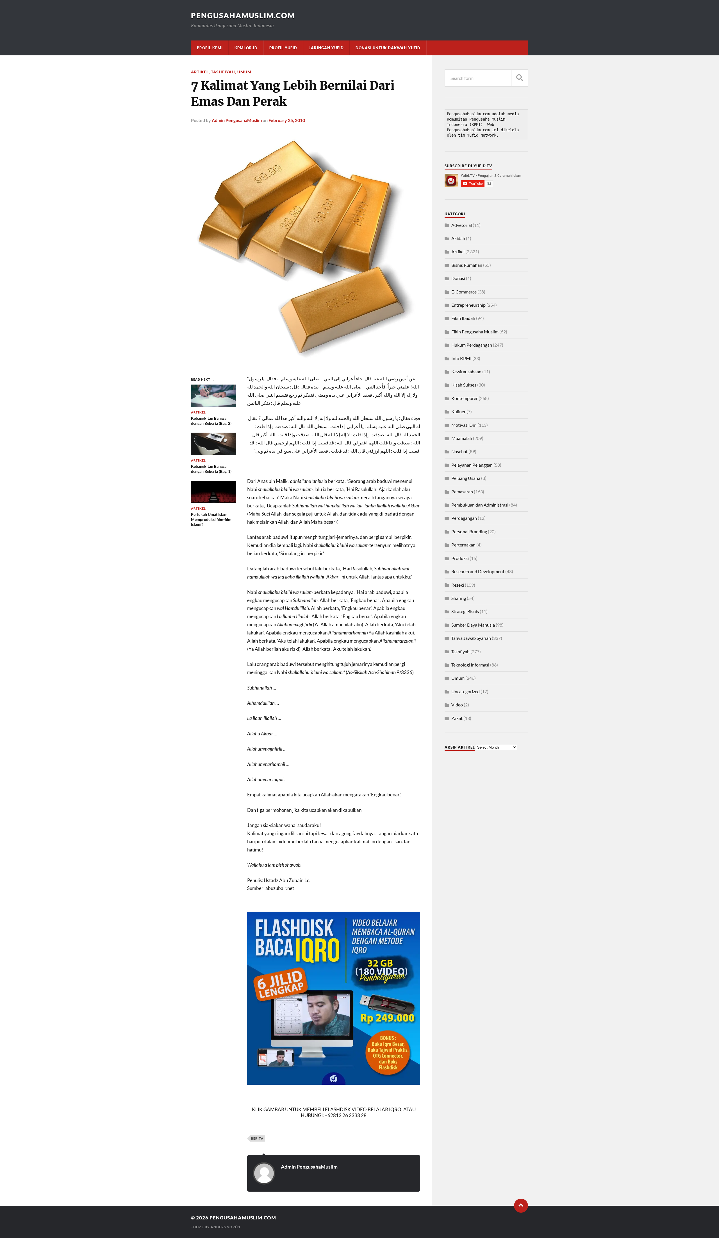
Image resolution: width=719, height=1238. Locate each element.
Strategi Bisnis (465, 611)
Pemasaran (462, 491)
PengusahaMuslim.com (243, 15)
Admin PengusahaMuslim (237, 120)
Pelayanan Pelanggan (472, 464)
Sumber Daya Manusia (473, 624)
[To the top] (521, 1206)
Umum (244, 71)
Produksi (460, 558)
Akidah (458, 238)
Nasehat (459, 451)
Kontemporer (464, 398)
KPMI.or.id (246, 48)
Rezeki (457, 585)
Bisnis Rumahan (466, 265)
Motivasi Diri (464, 425)
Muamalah (461, 438)
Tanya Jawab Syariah (471, 638)
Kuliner (458, 411)
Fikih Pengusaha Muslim (475, 331)
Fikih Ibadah (463, 318)
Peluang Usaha (465, 478)
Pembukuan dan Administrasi (479, 504)
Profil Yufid (283, 48)
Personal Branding (469, 531)
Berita (257, 1138)
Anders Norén (225, 1227)
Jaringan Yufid (326, 48)
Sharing (458, 598)
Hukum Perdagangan (471, 344)
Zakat (457, 718)
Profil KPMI (210, 48)
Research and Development (477, 571)
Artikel (200, 71)
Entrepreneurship (468, 305)
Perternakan (463, 544)
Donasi (458, 278)
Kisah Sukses (463, 384)
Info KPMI (461, 358)
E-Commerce (464, 291)
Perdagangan (464, 518)
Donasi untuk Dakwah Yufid (388, 48)
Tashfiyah (223, 71)
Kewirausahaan (466, 371)
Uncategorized (465, 691)
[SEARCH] (519, 78)
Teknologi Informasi (470, 664)
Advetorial (461, 225)
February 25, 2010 (287, 120)
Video (457, 704)
